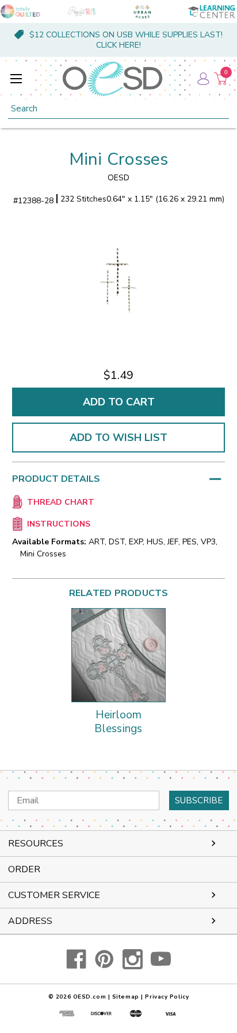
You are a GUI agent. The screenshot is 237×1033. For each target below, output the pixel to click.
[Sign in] (202, 78)
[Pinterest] (104, 959)
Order (24, 869)
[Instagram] (133, 959)
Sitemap (125, 997)
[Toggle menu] (16, 78)
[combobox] (118, 108)
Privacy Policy (167, 997)
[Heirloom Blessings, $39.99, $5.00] (118, 655)
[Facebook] (76, 959)
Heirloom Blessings (118, 722)
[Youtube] (161, 959)
